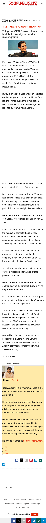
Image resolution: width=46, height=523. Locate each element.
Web (6, 450)
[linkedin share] (35, 460)
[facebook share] (16, 460)
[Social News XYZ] (22, 3)
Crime (21, 19)
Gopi (14, 380)
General (13, 19)
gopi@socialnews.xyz (33, 441)
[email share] (26, 460)
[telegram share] (3, 464)
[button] (23, 48)
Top (39, 27)
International (14, 27)
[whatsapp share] (40, 460)
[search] (42, 3)
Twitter (6, 453)
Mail (6, 447)
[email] (23, 520)
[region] (23, 11)
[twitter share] (21, 460)
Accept (34, 514)
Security (32, 27)
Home (4, 19)
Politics (24, 27)
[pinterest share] (31, 460)
